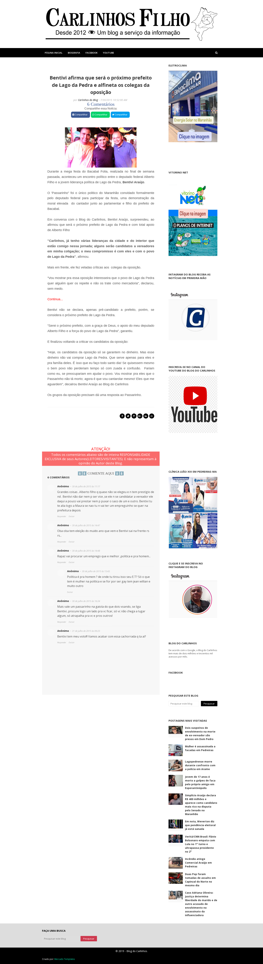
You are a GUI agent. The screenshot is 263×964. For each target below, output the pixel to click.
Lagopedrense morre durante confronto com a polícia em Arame (200, 765)
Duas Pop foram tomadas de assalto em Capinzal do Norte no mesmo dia (200, 879)
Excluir (71, 516)
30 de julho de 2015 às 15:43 (96, 571)
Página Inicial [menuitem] (53, 52)
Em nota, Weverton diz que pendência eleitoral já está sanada (200, 825)
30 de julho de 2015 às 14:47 (86, 525)
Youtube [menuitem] (108, 52)
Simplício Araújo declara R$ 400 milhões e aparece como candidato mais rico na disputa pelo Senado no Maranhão (201, 805)
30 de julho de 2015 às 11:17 (86, 486)
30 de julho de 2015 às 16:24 (86, 601)
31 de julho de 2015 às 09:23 (86, 630)
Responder (61, 516)
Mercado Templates (64, 959)
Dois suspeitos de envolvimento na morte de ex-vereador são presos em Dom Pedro (200, 733)
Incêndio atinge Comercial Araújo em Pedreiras (198, 862)
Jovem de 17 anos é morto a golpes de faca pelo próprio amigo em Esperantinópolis (200, 782)
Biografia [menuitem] (74, 52)
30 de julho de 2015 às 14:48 (86, 550)
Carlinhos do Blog (88, 100)
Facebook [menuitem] (92, 52)
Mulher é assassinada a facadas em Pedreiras (200, 748)
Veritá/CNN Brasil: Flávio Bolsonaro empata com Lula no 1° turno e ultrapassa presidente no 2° (200, 844)
